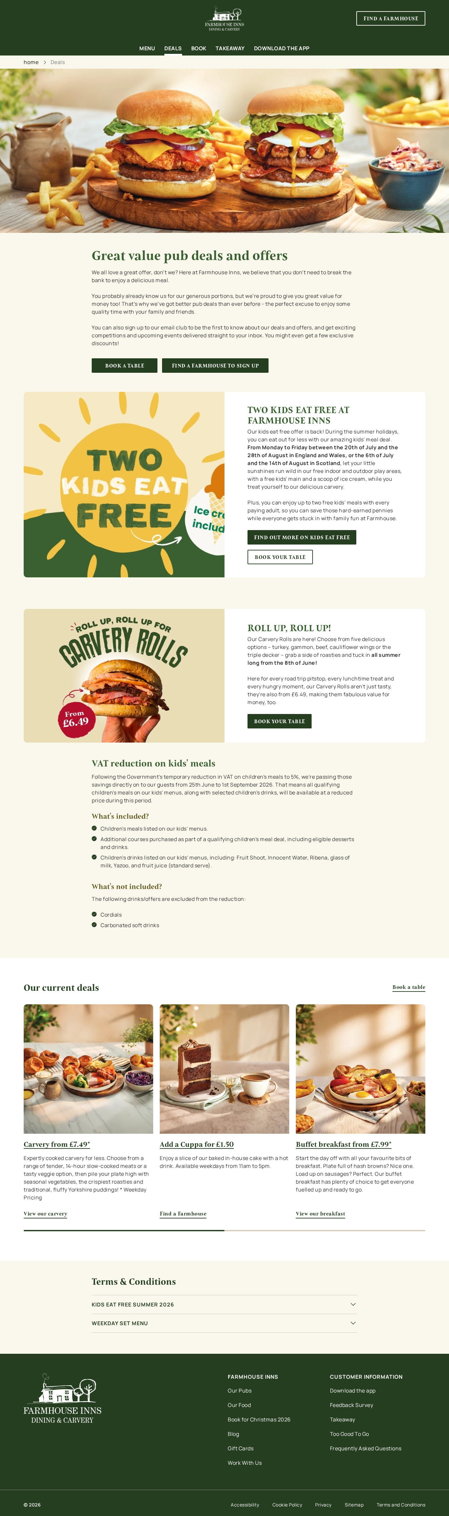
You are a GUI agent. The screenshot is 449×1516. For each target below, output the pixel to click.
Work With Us (245, 1462)
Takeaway (342, 1419)
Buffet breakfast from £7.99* (343, 1144)
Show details (342, 74)
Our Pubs (239, 1390)
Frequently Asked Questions (366, 1448)
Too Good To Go (349, 1434)
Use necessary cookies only (394, 39)
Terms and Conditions (401, 1505)
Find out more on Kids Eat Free (302, 537)
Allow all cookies (394, 17)
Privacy (323, 1505)
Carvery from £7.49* (57, 1144)
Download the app (353, 1390)
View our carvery (88, 1069)
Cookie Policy (287, 1505)
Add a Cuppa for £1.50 (197, 1144)
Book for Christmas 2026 (259, 1419)
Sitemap (354, 1505)
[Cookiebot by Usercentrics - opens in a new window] (42, 74)
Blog (233, 1434)
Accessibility (245, 1505)
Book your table (280, 557)
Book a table (124, 365)
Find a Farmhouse (224, 1069)
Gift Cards (240, 1448)
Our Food (239, 1405)
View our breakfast (360, 1069)
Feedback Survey (351, 1405)
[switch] (188, 74)
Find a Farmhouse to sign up (215, 365)
